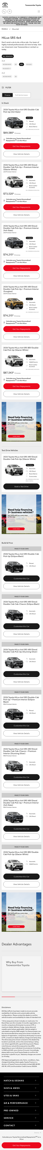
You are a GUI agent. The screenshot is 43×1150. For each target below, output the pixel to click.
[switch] (16, 95)
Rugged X (6, 68)
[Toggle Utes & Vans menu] (35, 1095)
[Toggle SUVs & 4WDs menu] (35, 1088)
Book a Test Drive (21, 486)
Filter (8, 87)
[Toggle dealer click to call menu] (4, 11)
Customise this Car (21, 578)
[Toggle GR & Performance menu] (35, 1103)
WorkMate (7, 64)
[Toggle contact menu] (35, 1110)
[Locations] (10, 11)
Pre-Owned (11, 1110)
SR (16, 64)
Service (9, 1117)
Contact (9, 1125)
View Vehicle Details (21, 154)
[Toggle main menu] (39, 11)
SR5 (21, 64)
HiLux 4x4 (10, 29)
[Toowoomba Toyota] (5, 5)
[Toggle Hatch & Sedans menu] (35, 1080)
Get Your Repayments (21, 146)
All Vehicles (8, 56)
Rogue (29, 64)
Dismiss (36, 1132)
